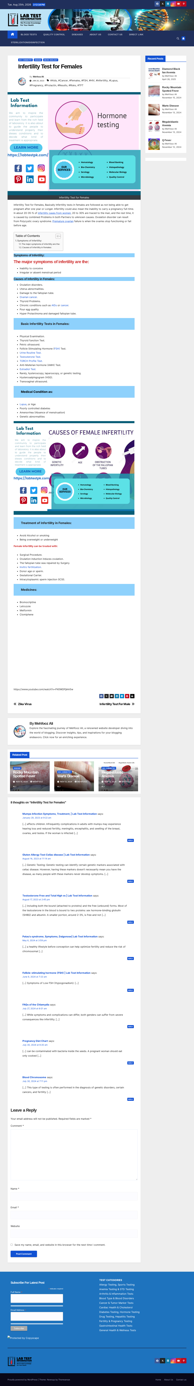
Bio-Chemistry (25, 60)
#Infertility (102, 80)
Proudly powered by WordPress (23, 1379)
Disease (38, 60)
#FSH (84, 80)
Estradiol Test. (28, 369)
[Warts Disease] (154, 109)
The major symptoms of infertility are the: (41, 244)
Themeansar (64, 1379)
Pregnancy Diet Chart (35, 1040)
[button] (178, 38)
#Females (74, 80)
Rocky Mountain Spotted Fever (26, 774)
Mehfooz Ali (38, 76)
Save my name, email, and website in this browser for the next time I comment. (60, 1244)
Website (15, 1226)
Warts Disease (68, 776)
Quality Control (54, 34)
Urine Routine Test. (30, 352)
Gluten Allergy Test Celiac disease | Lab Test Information (56, 854)
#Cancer (63, 80)
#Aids (53, 80)
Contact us (115, 34)
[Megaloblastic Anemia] (154, 126)
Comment (17, 1125)
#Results (62, 85)
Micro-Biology (50, 60)
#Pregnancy (36, 85)
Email (15, 1207)
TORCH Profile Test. (31, 360)
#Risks (72, 85)
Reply (130, 840)
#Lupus (113, 80)
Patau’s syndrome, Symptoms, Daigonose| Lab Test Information (60, 936)
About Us (95, 34)
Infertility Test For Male (115, 704)
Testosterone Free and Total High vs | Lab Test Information (57, 895)
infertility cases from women (54, 213)
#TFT (80, 85)
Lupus (23, 404)
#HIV (92, 80)
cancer (64, 305)
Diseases (77, 34)
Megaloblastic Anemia (112, 774)
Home (158, 1379)
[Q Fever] (154, 144)
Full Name (16, 1292)
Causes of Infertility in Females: (37, 247)
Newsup (51, 1379)
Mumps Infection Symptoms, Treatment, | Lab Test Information (59, 813)
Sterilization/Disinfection (28, 42)
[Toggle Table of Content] (56, 236)
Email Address (18, 1310)
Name (15, 1188)
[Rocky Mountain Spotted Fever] (154, 91)
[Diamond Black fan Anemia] (154, 73)
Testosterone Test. (30, 356)
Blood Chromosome (34, 1077)
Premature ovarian (63, 221)
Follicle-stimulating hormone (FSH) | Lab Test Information (56, 972)
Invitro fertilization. (31, 567)
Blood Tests (29, 34)
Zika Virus (25, 704)
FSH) (57, 348)
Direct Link (136, 34)
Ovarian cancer (28, 297)
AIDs (54, 305)
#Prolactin (50, 85)
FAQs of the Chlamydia (35, 1004)
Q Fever (166, 140)
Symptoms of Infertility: (29, 240)
